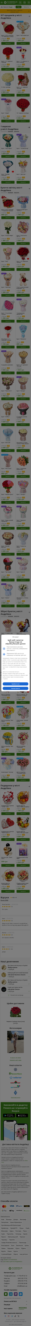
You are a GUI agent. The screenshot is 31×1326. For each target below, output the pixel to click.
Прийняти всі (16, 684)
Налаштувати (15, 688)
